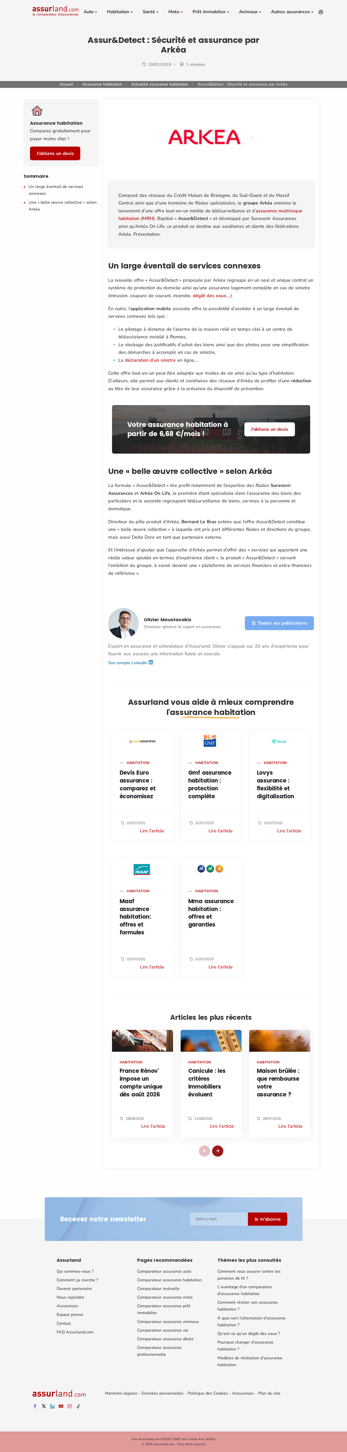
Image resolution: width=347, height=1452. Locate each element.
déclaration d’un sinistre (150, 360)
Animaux (248, 12)
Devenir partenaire (74, 1288)
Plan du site (269, 1393)
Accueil (66, 84)
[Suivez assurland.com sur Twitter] (43, 1406)
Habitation (118, 12)
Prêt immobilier (209, 12)
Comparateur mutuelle (158, 1288)
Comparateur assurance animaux (168, 1322)
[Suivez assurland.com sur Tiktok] (78, 1406)
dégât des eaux (209, 296)
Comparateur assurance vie (162, 1330)
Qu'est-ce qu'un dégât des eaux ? (248, 1333)
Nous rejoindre (70, 1297)
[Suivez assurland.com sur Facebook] (35, 1406)
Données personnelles (162, 1393)
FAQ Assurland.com (75, 1332)
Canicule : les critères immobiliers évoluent (207, 1082)
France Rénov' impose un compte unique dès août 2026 (141, 1082)
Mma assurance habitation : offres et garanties (211, 913)
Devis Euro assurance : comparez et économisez (138, 784)
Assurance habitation (102, 84)
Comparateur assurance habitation (169, 1280)
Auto (88, 12)
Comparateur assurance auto (164, 1271)
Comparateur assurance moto (165, 1297)
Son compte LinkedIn (128, 663)
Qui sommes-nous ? (75, 1271)
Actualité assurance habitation (159, 84)
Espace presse (70, 1314)
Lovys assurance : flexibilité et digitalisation (275, 784)
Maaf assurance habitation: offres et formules (135, 916)
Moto (173, 12)
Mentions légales (121, 1393)
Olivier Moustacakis (167, 619)
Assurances (67, 1306)
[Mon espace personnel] (321, 12)
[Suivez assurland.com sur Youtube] (61, 1406)
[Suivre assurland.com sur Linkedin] (52, 1406)
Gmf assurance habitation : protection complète (209, 784)
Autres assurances (290, 12)
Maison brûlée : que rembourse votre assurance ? (278, 1082)
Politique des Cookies (208, 1393)
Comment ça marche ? (77, 1280)
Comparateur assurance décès (165, 1339)
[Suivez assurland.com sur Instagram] (69, 1406)
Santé (149, 12)
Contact (64, 1323)
